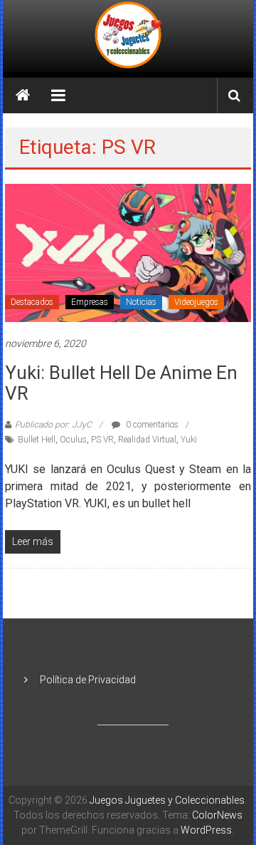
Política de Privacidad (88, 679)
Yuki (189, 440)
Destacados (32, 302)
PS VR (102, 440)
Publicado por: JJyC (53, 425)
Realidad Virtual (147, 440)
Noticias (141, 302)
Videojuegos (196, 302)
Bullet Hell (36, 440)
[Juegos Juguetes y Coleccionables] (128, 36)
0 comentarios (151, 425)
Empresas (89, 302)
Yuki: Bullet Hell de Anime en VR (121, 383)
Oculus (73, 440)
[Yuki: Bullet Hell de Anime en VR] (128, 252)
